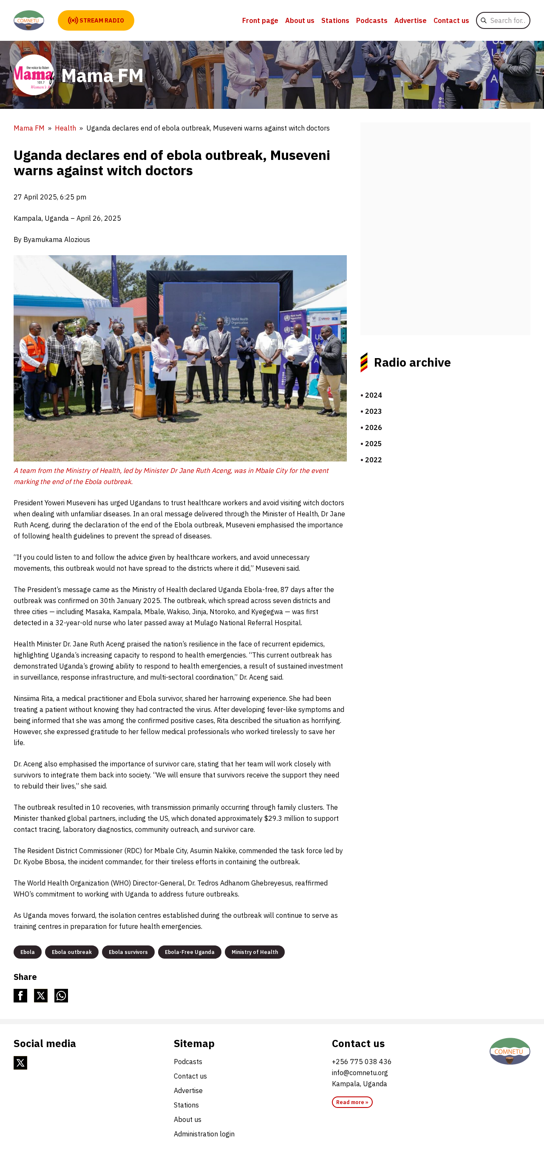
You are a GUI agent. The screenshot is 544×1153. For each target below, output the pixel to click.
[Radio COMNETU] (510, 1051)
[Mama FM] (29, 20)
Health (65, 128)
